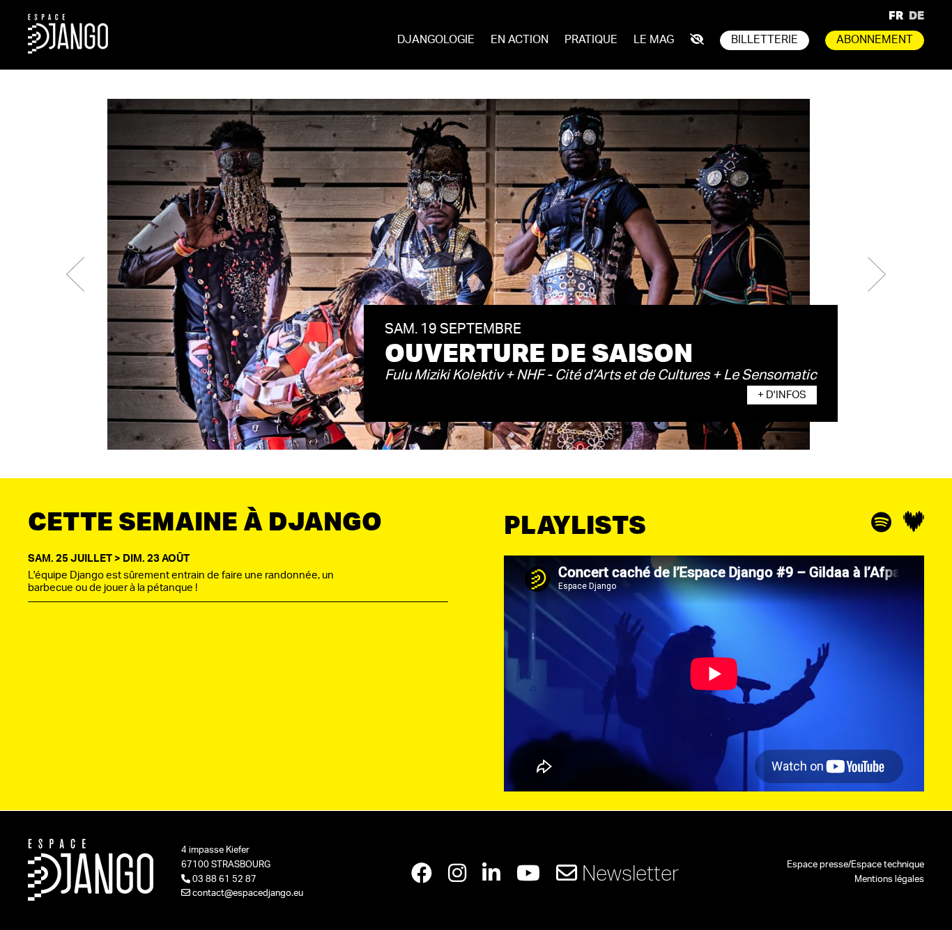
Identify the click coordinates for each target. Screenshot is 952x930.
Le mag (654, 39)
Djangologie (436, 39)
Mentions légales (889, 879)
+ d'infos (782, 395)
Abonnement (874, 39)
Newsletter (628, 872)
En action (519, 39)
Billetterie (764, 39)
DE (916, 15)
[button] (75, 274)
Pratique (591, 39)
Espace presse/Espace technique (855, 864)
